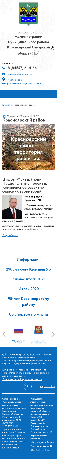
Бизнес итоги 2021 (28, 279)
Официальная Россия (18, 341)
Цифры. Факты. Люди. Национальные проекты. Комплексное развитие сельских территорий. (24, 185)
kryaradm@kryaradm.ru (20, 74)
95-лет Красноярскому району (28, 302)
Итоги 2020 (28, 289)
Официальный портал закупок (38, 341)
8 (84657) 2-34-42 (41, 448)
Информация (29, 260)
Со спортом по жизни (28, 314)
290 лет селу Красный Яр (28, 269)
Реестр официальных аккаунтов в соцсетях (21, 83)
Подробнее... (10, 236)
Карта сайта (47, 387)
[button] (54, 49)
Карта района (15, 80)
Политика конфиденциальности (22, 380)
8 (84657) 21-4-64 (22, 68)
